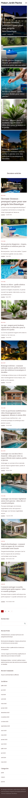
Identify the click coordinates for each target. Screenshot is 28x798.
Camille (4, 34)
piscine (4, 57)
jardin (3, 541)
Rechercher (5, 618)
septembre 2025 (5, 726)
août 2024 (3, 744)
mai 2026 (3, 694)
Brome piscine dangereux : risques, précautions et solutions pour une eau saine (14, 62)
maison (4, 18)
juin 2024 (3, 753)
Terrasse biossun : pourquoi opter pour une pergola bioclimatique (12, 27)
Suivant (12, 611)
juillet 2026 (4, 685)
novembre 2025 (5, 717)
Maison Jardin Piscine (11, 3)
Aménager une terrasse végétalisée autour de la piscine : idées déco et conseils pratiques (13, 501)
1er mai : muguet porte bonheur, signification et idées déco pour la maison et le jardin (14, 124)
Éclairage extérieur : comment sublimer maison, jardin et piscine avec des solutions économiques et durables (13, 154)
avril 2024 (3, 757)
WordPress (14, 793)
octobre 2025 (4, 721)
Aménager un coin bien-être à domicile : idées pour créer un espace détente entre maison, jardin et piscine (14, 457)
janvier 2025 (4, 739)
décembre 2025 (5, 712)
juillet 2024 (4, 748)
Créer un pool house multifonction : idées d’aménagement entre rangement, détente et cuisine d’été (14, 413)
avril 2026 (3, 699)
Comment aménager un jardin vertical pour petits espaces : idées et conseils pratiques (13, 589)
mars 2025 (3, 735)
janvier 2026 (4, 708)
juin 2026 (3, 690)
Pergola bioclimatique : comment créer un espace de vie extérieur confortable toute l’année (13, 546)
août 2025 (3, 730)
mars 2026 (3, 703)
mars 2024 (3, 762)
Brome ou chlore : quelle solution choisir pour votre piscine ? (13, 93)
